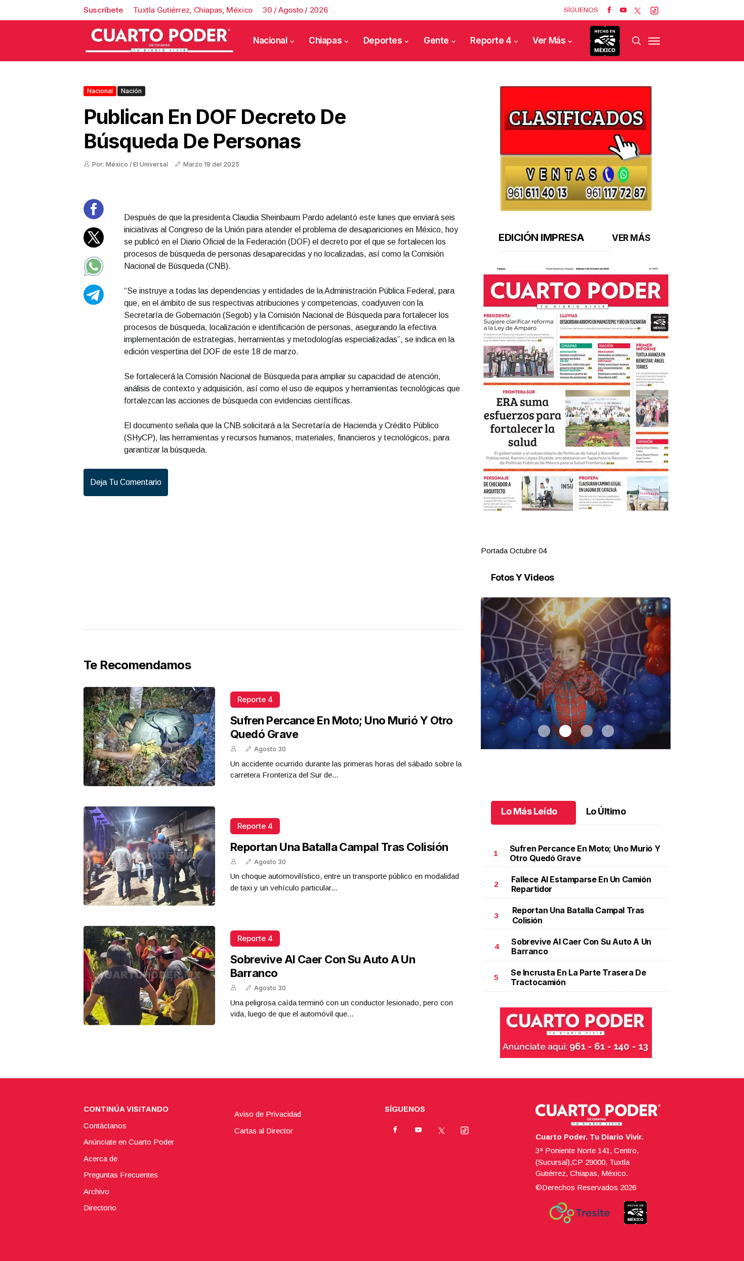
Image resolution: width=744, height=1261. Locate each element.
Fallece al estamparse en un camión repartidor (581, 884)
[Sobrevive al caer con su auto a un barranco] (149, 975)
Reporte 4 (490, 40)
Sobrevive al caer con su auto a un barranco (581, 946)
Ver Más (548, 40)
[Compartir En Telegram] (94, 302)
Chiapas (325, 40)
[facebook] (609, 10)
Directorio (100, 1207)
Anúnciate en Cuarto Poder (129, 1141)
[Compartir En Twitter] (94, 245)
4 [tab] (608, 539)
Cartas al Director (263, 1130)
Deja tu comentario (125, 482)
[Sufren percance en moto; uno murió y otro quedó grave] (149, 736)
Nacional (270, 40)
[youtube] (623, 10)
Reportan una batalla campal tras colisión (339, 846)
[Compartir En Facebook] (94, 216)
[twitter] (637, 10)
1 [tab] (544, 539)
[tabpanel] (576, 412)
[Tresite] (579, 1213)
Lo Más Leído (529, 811)
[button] (576, 389)
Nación (131, 91)
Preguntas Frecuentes (121, 1174)
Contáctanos (105, 1125)
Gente (436, 40)
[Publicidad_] (576, 145)
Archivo (96, 1191)
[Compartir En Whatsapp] (94, 273)
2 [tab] (565, 539)
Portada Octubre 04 (514, 550)
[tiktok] (654, 10)
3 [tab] (587, 539)
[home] (159, 41)
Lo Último (606, 811)
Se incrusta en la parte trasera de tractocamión (578, 977)
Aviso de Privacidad (267, 1114)
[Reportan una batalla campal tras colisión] (149, 856)
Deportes (382, 40)
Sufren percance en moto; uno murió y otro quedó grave (585, 853)
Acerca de (100, 1158)
